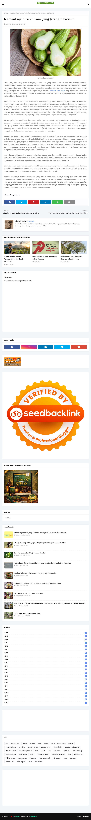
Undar (30, 762)
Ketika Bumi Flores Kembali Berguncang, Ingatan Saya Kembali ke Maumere (42, 563)
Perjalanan (33, 758)
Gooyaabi (34, 816)
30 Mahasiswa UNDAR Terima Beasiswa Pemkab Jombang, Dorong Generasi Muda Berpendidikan (50, 603)
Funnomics (56, 751)
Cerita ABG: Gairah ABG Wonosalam (27, 614)
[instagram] (29, 347)
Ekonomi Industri (33, 747)
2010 (45, 686)
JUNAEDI (8, 24)
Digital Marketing (11, 747)
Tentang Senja (10, 762)
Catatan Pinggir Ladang (17, 13)
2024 (46, 639)
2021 (45, 649)
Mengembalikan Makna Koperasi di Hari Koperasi (44, 257)
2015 (45, 669)
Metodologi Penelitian (58, 754)
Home (79, 816)
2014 (45, 673)
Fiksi (49, 751)
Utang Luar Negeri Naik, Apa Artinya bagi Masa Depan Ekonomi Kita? (39, 543)
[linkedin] (45, 347)
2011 (45, 683)
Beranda (6, 13)
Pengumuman (22, 758)
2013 (45, 676)
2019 (45, 656)
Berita (25, 743)
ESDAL (37, 751)
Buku (39, 743)
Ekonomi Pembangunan (72, 747)
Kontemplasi (23, 754)
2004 (45, 703)
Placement (56, 758)
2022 (45, 646)
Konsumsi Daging (11, 754)
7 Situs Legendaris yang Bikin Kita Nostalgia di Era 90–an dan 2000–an (40, 533)
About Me (86, 816)
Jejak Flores (66, 751)
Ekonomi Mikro (57, 747)
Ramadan (73, 758)
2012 (45, 679)
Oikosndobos (78, 754)
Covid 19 (70, 743)
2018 (45, 659)
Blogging (32, 743)
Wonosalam (38, 762)
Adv (7, 743)
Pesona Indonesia (45, 758)
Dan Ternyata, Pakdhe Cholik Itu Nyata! (28, 593)
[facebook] (12, 347)
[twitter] (62, 347)
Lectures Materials (42, 754)
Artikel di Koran (15, 743)
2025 (46, 636)
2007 (45, 696)
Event (43, 751)
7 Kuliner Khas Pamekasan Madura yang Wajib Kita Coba (35, 573)
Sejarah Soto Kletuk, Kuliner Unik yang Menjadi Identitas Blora (37, 583)
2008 (45, 693)
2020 (45, 653)
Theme (17, 816)
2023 (45, 643)
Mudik (69, 754)
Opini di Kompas (10, 758)
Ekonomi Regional (11, 751)
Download (22, 747)
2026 (46, 633)
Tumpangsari (21, 762)
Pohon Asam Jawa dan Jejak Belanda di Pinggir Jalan (71, 257)
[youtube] (79, 347)
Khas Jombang (77, 751)
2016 (45, 666)
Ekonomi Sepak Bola (25, 751)
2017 (45, 663)
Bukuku (46, 743)
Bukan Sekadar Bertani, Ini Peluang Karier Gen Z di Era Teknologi (14, 258)
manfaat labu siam (57, 91)
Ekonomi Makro (45, 747)
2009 (45, 689)
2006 (45, 699)
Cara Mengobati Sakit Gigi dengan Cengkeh (30, 553)
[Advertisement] (45, 787)
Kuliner (32, 754)
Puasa (65, 758)
